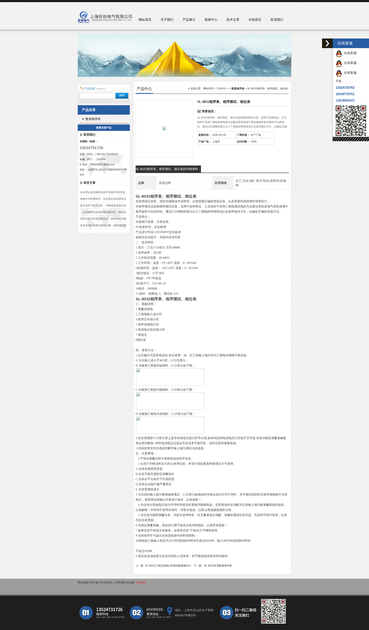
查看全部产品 (103, 127)
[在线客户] (327, 43)
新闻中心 (211, 19)
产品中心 (221, 88)
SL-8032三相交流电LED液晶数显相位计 (168, 565)
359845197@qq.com (102, 164)
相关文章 (89, 182)
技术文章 (233, 19)
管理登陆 (121, 582)
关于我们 (167, 19)
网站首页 (145, 19)
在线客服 (349, 53)
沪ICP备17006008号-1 (102, 582)
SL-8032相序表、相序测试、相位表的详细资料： (168, 169)
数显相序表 (93, 119)
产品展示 (189, 19)
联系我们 (277, 19)
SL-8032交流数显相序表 (218, 565)
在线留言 (255, 19)
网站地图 (83, 582)
